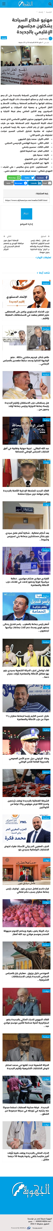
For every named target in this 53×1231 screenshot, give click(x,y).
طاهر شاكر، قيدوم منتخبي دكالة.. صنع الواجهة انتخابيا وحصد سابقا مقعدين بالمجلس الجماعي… (26, 360)
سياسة (46, 283)
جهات (47, 462)
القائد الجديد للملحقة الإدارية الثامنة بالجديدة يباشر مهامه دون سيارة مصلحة (26, 492)
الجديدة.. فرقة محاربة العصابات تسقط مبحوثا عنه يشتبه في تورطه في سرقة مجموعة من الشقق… (26, 1110)
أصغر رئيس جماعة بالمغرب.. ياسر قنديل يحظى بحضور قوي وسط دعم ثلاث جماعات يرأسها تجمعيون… (26, 627)
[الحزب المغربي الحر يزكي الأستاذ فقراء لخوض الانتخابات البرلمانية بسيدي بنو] (27, 829)
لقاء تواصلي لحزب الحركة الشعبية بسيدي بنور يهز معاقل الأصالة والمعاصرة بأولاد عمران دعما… (26, 673)
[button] (42, 177)
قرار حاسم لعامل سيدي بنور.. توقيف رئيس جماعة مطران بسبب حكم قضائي (27, 890)
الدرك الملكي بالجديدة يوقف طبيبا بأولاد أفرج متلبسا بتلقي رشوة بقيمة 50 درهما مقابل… (28, 1156)
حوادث (46, 902)
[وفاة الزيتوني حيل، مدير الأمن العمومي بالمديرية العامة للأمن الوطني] (27, 741)
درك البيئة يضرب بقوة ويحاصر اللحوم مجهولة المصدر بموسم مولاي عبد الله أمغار (26, 932)
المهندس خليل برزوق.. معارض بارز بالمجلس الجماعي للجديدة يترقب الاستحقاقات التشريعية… (27, 976)
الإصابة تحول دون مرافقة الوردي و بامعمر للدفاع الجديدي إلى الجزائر (14, 244)
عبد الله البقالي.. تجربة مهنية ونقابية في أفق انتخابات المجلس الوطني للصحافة (26, 450)
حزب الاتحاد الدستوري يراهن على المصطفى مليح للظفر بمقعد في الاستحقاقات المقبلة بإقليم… (27, 314)
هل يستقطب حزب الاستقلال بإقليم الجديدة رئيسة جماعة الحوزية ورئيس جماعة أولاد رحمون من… (27, 405)
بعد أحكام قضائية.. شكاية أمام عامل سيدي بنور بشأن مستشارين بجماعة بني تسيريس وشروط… (27, 536)
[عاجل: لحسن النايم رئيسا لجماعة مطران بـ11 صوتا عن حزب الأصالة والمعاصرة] (27, 698)
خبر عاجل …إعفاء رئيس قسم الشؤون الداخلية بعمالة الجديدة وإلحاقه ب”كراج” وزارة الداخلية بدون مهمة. (39, 246)
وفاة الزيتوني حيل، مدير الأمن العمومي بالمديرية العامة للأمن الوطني (29, 760)
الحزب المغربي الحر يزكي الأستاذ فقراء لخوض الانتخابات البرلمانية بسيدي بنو (26, 848)
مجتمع (46, 772)
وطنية (46, 420)
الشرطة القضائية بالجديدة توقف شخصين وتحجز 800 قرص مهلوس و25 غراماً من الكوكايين (28, 803)
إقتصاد (4, 37)
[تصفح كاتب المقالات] (26, 214)
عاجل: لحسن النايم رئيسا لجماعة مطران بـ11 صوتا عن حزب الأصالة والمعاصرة (27, 717)
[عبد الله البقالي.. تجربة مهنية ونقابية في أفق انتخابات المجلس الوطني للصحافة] (27, 431)
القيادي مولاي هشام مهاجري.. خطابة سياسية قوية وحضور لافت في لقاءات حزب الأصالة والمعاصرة (27, 581)
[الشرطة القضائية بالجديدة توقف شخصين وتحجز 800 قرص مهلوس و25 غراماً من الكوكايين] (27, 783)
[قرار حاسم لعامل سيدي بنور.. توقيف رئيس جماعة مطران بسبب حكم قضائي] (27, 871)
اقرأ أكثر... (46, 1201)
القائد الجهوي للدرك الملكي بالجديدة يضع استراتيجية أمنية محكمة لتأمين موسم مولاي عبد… (26, 1022)
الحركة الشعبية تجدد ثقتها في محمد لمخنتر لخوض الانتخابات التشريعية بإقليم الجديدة (27, 1066)
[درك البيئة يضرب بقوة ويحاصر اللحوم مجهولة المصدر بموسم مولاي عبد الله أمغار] (27, 913)
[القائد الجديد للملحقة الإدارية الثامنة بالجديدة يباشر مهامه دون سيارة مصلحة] (27, 473)
